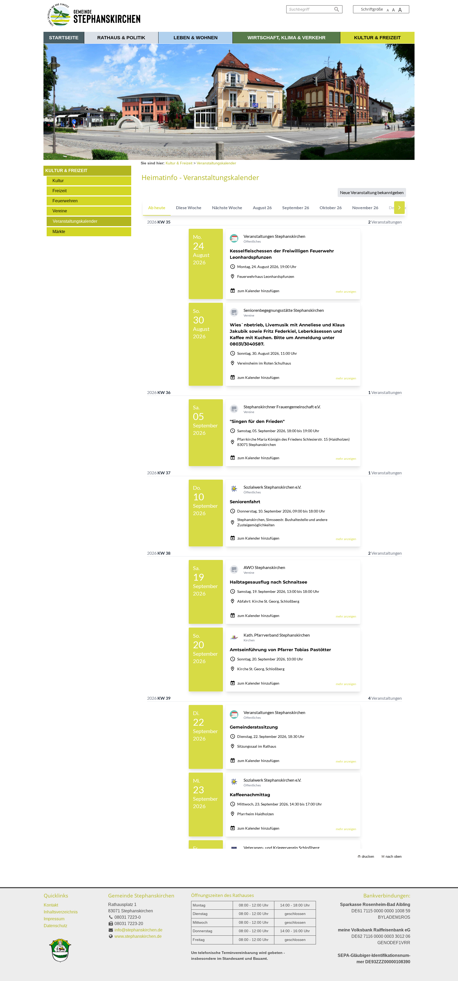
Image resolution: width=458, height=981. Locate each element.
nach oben (394, 857)
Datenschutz (55, 925)
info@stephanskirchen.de (138, 930)
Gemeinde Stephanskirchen (141, 895)
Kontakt (51, 905)
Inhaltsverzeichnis (61, 912)
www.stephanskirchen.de (138, 936)
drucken (368, 857)
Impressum (54, 919)
